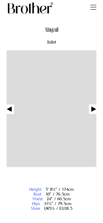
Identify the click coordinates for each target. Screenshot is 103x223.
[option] (51, 109)
